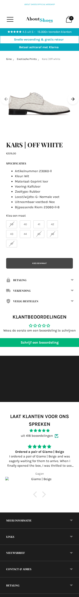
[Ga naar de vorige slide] (6, 99)
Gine (9, 59)
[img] (39, 430)
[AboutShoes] (39, 19)
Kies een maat (16, 215)
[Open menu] (10, 19)
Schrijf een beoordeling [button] (40, 342)
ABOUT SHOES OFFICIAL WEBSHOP (39, 4)
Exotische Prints (27, 59)
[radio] (11, 224)
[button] (36, 494)
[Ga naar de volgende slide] (73, 99)
